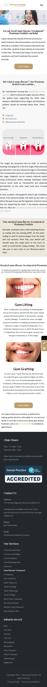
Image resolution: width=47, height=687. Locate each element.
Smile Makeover (10, 582)
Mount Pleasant (10, 654)
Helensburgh (9, 658)
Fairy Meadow (10, 650)
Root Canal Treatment (13, 599)
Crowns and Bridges (12, 554)
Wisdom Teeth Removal (13, 607)
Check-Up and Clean (12, 550)
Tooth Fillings (9, 595)
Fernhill (7, 634)
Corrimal (7, 630)
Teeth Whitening (11, 591)
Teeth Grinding (10, 586)
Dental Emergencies (12, 562)
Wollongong (9, 642)
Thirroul (7, 638)
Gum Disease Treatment (14, 570)
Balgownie (8, 662)
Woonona (8, 646)
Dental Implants (10, 558)
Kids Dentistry (10, 578)
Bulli (6, 626)
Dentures (8, 566)
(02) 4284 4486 (24, 424)
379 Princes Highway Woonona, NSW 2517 (22, 503)
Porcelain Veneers (11, 603)
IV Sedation (8, 574)
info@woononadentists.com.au (16, 535)
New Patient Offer (11, 611)
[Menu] (41, 5)
